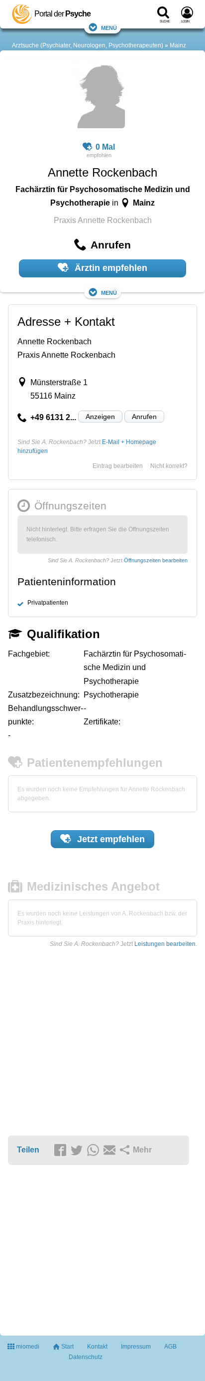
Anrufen (144, 417)
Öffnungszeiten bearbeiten (156, 560)
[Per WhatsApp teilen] (94, 1150)
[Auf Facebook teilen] (61, 1150)
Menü (109, 27)
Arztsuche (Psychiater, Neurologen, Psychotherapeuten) (87, 45)
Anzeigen (100, 417)
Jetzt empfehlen (110, 839)
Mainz (178, 45)
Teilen (28, 1150)
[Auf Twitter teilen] (78, 1150)
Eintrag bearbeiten (118, 465)
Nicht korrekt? (169, 465)
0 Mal (105, 147)
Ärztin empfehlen (109, 268)
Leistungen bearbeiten (165, 943)
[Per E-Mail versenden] (110, 1150)
